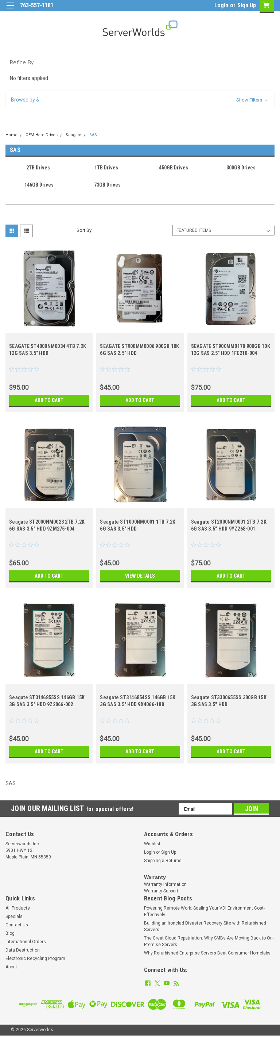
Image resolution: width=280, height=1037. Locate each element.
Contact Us (16, 924)
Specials (14, 916)
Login (221, 5)
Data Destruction (22, 950)
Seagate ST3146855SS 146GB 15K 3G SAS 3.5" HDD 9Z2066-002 (47, 700)
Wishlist (152, 843)
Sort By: (85, 230)
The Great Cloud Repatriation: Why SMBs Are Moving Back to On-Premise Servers (209, 941)
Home (11, 135)
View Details (140, 576)
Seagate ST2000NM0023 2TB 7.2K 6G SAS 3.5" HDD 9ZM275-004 (47, 525)
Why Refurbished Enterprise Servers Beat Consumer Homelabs (207, 953)
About (11, 966)
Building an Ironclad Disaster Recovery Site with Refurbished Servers (205, 926)
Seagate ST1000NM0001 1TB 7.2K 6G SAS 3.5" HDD (137, 525)
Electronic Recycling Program (35, 958)
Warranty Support (161, 890)
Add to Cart (49, 400)
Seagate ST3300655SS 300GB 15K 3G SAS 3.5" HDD (229, 700)
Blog (10, 933)
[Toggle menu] (10, 10)
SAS (93, 135)
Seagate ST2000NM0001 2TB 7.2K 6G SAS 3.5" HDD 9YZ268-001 (229, 525)
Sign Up (246, 5)
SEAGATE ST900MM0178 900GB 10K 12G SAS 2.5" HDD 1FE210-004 (230, 349)
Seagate (73, 135)
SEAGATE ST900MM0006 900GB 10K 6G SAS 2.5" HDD (139, 349)
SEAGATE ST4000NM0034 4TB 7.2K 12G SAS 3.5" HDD (47, 349)
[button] (140, 100)
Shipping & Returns (163, 860)
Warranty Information (165, 884)
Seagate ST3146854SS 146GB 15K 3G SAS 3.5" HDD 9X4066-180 (137, 700)
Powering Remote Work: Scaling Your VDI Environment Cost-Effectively (204, 911)
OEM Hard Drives (42, 135)
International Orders (25, 941)
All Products (17, 908)
